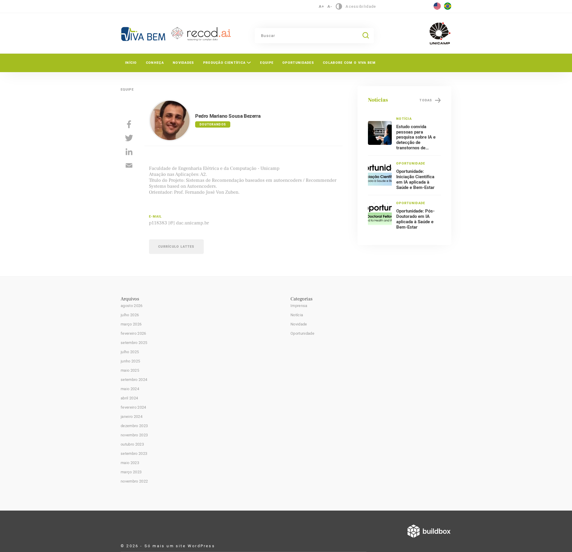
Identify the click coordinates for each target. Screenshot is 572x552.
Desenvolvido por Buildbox (429, 531)
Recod (201, 34)
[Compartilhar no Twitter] (129, 138)
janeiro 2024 (131, 416)
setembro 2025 (134, 342)
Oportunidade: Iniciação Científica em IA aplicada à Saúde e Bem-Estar (415, 179)
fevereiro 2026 (133, 333)
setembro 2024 (134, 379)
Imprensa (298, 305)
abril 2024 (129, 398)
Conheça (155, 62)
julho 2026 (130, 315)
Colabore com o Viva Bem (349, 62)
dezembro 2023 (134, 426)
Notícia (296, 315)
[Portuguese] (447, 5)
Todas (425, 100)
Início (131, 62)
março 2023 (131, 472)
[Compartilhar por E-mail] (129, 165)
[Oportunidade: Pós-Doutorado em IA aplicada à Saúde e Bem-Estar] (380, 215)
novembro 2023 (134, 435)
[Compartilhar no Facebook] (129, 124)
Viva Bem (143, 34)
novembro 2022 (134, 481)
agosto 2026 (132, 305)
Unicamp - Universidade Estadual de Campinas (440, 33)
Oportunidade (302, 333)
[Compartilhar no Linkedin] (129, 151)
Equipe (266, 62)
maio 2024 (130, 389)
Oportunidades (298, 62)
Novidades (183, 62)
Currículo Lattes (176, 246)
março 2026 (131, 324)
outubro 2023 (132, 444)
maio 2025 (130, 370)
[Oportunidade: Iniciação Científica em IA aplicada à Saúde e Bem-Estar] (380, 175)
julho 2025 (130, 352)
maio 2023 (130, 463)
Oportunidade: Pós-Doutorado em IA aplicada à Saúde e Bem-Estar (415, 219)
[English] (437, 5)
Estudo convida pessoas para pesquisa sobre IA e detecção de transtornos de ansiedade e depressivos (416, 142)
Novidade (298, 324)
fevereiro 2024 (133, 407)
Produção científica (224, 62)
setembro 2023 (134, 453)
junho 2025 (130, 361)
